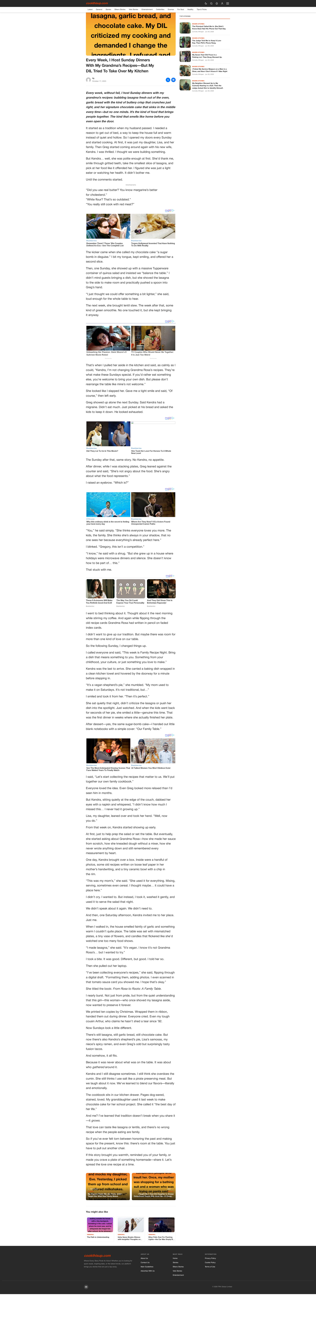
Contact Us (145, 1262)
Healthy (190, 9)
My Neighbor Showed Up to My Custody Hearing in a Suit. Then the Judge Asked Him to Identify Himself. (207, 86)
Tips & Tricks (202, 9)
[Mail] (86, 1287)
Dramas (171, 9)
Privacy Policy (210, 1258)
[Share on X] (168, 80)
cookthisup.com (97, 3)
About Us (144, 1258)
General (99, 9)
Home (175, 1258)
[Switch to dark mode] (205, 3)
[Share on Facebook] (173, 80)
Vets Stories (133, 9)
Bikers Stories (120, 9)
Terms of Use (210, 1267)
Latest (90, 9)
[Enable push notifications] (216, 3)
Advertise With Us (148, 1271)
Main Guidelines (147, 1267)
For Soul (180, 9)
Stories (108, 9)
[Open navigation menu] (227, 3)
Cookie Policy (210, 1262)
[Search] (211, 3)
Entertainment (147, 9)
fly (93, 78)
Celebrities (160, 9)
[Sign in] (222, 3)
